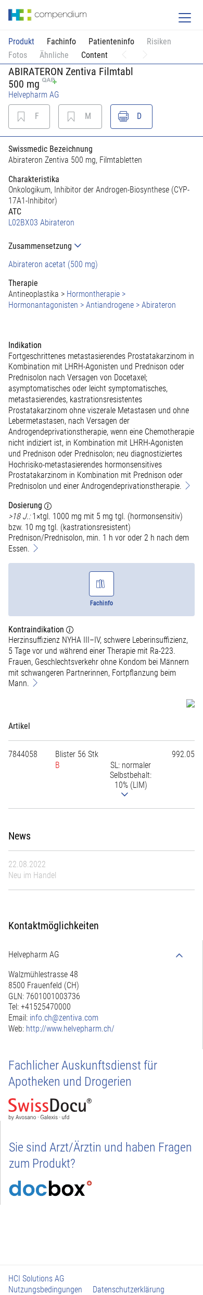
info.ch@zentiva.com (64, 1018)
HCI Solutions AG (36, 1279)
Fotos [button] (17, 55)
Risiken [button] (159, 41)
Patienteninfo (111, 41)
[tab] (101, 246)
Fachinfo (61, 41)
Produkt (21, 41)
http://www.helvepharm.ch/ (70, 1029)
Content (94, 55)
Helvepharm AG (33, 95)
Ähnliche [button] (54, 55)
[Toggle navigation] (185, 18)
